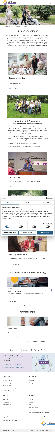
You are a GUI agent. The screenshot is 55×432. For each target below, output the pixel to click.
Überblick (31, 380)
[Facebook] (31, 350)
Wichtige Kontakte (33, 383)
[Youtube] (16, 420)
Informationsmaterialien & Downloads (39, 412)
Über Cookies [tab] (45, 202)
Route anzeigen (44, 362)
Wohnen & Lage (7, 383)
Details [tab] (27, 202)
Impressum (16, 430)
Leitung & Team (7, 404)
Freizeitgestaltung (7, 385)
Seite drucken (15, 350)
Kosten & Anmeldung (8, 390)
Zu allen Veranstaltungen (41, 341)
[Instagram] (7, 420)
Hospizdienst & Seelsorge (10, 388)
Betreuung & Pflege (8, 380)
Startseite (7, 26)
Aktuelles (31, 402)
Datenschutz (6, 430)
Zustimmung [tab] (9, 202)
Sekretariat (6, 402)
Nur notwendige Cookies (10, 232)
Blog (30, 404)
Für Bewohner (16, 26)
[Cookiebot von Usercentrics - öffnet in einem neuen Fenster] (47, 198)
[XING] (38, 350)
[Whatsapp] (45, 350)
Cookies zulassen (45, 232)
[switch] (21, 227)
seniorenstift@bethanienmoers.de (14, 367)
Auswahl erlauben (27, 232)
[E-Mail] (35, 350)
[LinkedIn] (41, 350)
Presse (30, 410)
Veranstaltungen (33, 407)
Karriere (31, 399)
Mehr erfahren (15, 88)
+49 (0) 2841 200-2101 (15, 365)
